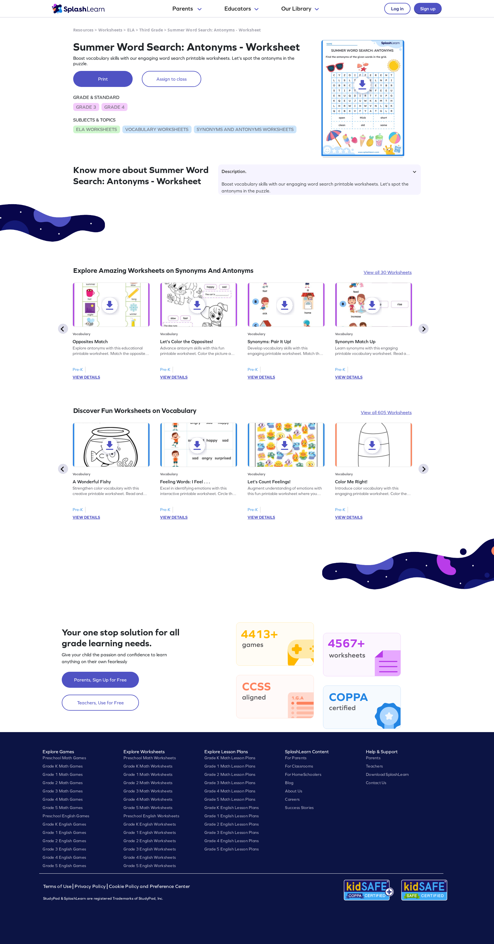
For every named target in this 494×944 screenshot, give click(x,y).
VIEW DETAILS (86, 377)
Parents (183, 8)
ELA (131, 30)
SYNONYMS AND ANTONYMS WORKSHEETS (245, 129)
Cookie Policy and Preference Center (149, 886)
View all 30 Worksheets (388, 272)
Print (103, 79)
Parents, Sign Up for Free (100, 679)
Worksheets (110, 30)
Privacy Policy (90, 886)
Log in (397, 8)
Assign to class (171, 79)
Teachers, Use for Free (100, 702)
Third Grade (151, 30)
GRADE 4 (114, 107)
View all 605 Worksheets (386, 412)
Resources (83, 30)
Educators (237, 8)
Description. (234, 171)
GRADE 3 (86, 107)
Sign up (427, 8)
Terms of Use (58, 886)
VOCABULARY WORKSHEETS (156, 129)
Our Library (296, 8)
